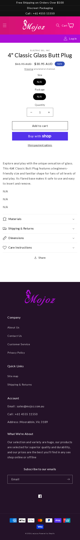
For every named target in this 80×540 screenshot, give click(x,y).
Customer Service (18, 344)
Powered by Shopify (47, 533)
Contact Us (14, 335)
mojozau (36, 533)
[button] (5, 25)
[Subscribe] (68, 479)
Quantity (40, 104)
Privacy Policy (16, 352)
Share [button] (42, 257)
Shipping (28, 69)
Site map (12, 376)
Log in (73, 38)
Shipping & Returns (19, 384)
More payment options (40, 145)
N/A (39, 81)
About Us (13, 327)
